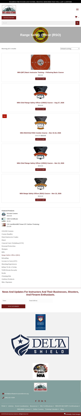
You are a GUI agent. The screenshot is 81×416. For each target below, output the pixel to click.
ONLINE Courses (7, 231)
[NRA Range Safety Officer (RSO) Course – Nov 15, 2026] (40, 183)
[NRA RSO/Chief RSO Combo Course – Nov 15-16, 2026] (40, 123)
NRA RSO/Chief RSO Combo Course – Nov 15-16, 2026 (40, 133)
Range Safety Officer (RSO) (11, 255)
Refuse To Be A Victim (9, 267)
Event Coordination (21, 406)
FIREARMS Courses (23, 409)
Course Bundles (7, 234)
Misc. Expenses (7, 282)
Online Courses (38, 409)
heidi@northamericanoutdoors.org (17, 394)
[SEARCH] (77, 23)
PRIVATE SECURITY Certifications (66, 406)
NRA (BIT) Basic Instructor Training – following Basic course (40, 72)
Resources (33, 406)
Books (4, 273)
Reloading (5, 258)
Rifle (3, 252)
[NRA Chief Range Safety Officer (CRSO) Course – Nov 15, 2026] (40, 153)
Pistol (4, 240)
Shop (62, 409)
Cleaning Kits (6, 276)
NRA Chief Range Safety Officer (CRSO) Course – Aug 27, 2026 (40, 103)
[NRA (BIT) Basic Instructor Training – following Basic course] (40, 62)
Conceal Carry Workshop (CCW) (13, 243)
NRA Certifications (46, 406)
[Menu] (77, 9)
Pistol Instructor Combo (10, 237)
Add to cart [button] (40, 79)
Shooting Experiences (9, 264)
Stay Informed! (13, 306)
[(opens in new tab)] (9, 9)
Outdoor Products (8, 279)
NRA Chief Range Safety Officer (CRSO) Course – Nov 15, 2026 (40, 163)
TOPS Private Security (9, 270)
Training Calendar (51, 409)
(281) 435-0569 (10, 397)
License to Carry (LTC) (9, 261)
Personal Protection (8, 246)
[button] (36, 401)
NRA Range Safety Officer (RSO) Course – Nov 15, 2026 (40, 193)
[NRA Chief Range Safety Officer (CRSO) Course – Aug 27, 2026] (40, 92)
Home (4, 406)
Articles (11, 406)
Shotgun (5, 249)
